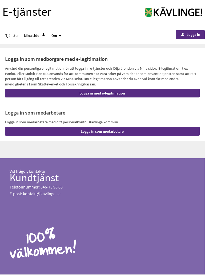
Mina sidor (32, 35)
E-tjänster (26, 11)
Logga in (190, 34)
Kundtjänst (34, 177)
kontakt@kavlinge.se (42, 193)
